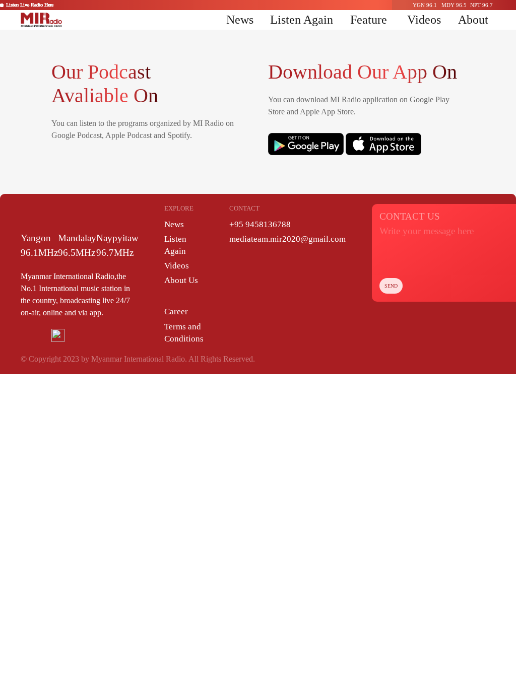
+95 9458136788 (260, 224)
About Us (181, 280)
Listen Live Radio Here (29, 5)
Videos (424, 20)
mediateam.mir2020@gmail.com (287, 239)
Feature (368, 20)
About (473, 20)
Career (176, 311)
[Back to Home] (41, 20)
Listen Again (301, 20)
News (239, 20)
